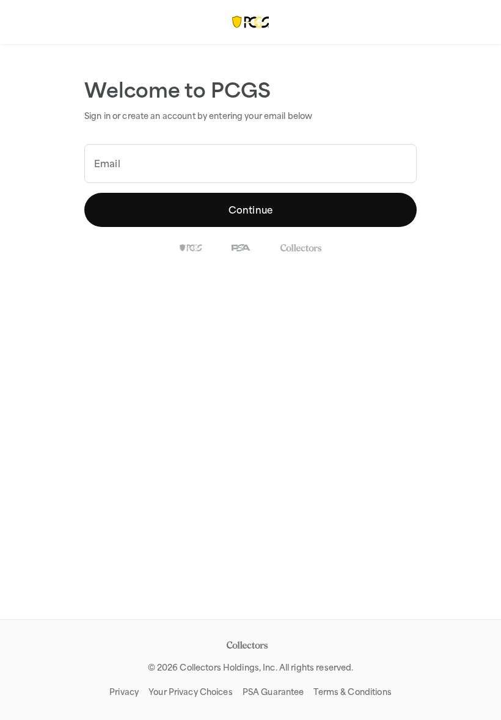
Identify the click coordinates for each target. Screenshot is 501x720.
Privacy (124, 692)
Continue (250, 209)
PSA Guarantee (273, 692)
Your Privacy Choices (190, 692)
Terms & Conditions (352, 692)
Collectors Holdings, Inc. (228, 667)
